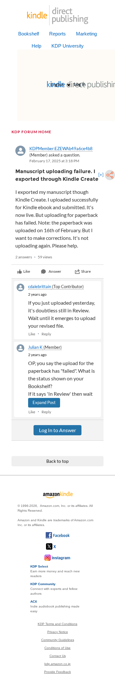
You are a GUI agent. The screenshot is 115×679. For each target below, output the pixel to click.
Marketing (86, 33)
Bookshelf (28, 33)
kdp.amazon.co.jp (57, 664)
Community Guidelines (57, 640)
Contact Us (58, 656)
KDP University (67, 46)
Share (86, 271)
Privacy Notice (57, 632)
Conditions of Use (57, 648)
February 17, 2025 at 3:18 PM (54, 160)
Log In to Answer (57, 430)
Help (36, 46)
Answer (55, 271)
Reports (57, 33)
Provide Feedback (57, 672)
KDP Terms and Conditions (57, 624)
